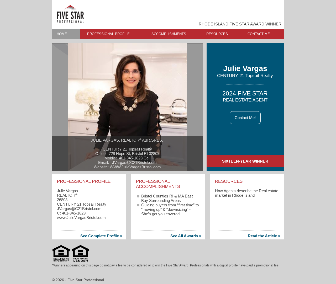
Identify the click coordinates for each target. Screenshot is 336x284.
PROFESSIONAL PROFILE (108, 34)
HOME (62, 34)
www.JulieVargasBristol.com (81, 217)
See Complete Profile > (101, 236)
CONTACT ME (259, 34)
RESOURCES (217, 34)
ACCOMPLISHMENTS (168, 34)
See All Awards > (185, 236)
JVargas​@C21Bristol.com (79, 208)
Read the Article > (264, 236)
